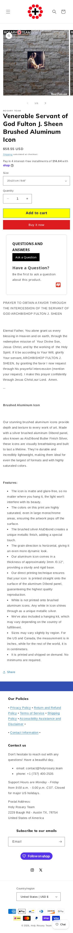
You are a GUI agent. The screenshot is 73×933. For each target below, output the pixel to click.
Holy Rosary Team (41, 925)
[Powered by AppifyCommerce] (58, 284)
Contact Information (24, 732)
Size (6, 172)
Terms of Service (32, 713)
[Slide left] (27, 103)
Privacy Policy (20, 707)
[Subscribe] (60, 841)
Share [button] (11, 672)
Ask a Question (25, 257)
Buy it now (36, 224)
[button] (8, 11)
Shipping (8, 154)
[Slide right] (45, 103)
